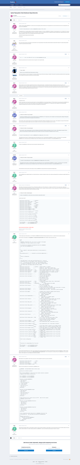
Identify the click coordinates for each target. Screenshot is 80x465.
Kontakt (46, 461)
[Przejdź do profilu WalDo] (14, 71)
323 (14, 48)
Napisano (22, 23)
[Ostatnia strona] (16, 20)
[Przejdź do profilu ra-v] (14, 44)
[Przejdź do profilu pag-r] (12, 16)
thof (14, 142)
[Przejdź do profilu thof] (14, 145)
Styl (36, 461)
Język (34, 461)
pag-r (16, 15)
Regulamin (14, 7)
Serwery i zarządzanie (22, 16)
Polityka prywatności (41, 461)
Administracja (20, 7)
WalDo (14, 67)
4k (14, 150)
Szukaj (24, 7)
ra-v (14, 40)
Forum (11, 7)
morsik (14, 112)
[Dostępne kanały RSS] (69, 459)
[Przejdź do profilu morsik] (14, 115)
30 (14, 31)
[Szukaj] (69, 5)
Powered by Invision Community (40, 463)
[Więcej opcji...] (69, 23)
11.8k (15, 77)
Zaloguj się (54, 450)
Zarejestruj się (26, 450)
